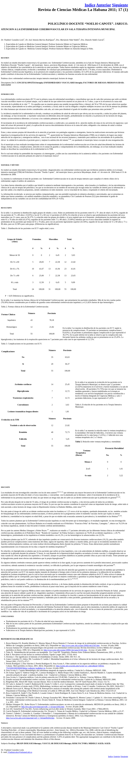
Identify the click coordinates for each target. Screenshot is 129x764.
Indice (90, 5)
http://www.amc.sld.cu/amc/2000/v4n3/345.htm (81, 645)
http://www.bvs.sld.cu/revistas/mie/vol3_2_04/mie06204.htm (30, 718)
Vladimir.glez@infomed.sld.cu (19, 752)
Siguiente (120, 5)
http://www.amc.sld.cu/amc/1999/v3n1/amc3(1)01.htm (65, 650)
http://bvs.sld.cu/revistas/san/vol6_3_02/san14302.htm (42, 707)
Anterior (103, 5)
